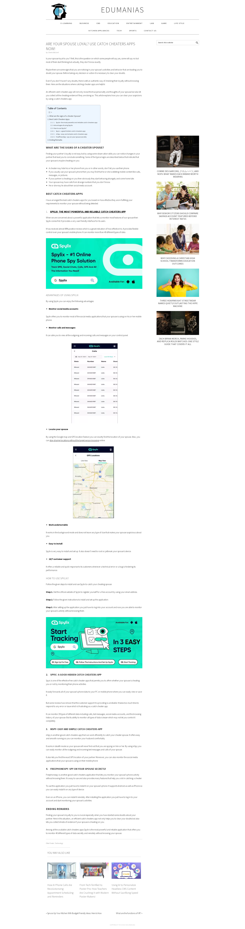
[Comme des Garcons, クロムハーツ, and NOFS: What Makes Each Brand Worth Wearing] (178, 166)
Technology (59, 843)
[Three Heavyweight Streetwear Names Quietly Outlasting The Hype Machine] (178, 296)
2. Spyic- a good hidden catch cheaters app (69, 131)
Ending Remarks (55, 140)
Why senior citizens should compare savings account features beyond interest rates (177, 216)
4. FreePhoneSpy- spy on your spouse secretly (69, 137)
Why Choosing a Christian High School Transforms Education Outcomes (177, 261)
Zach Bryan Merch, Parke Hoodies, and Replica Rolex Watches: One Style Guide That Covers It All (178, 341)
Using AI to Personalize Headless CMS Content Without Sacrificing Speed (125, 888)
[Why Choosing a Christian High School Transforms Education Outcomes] (178, 253)
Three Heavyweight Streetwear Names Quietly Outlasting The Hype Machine (178, 303)
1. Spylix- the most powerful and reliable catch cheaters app (75, 122)
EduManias (122, 10)
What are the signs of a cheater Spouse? (65, 116)
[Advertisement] (178, 90)
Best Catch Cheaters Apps (59, 119)
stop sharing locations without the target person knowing (74, 440)
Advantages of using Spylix (62, 125)
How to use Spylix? (59, 128)
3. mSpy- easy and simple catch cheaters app (70, 134)
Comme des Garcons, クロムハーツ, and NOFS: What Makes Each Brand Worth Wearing (178, 174)
